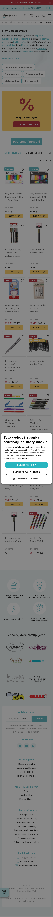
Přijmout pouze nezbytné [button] (26, 472)
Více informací (24, 458)
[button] (26, 478)
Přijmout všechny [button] (26, 465)
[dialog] (26, 458)
